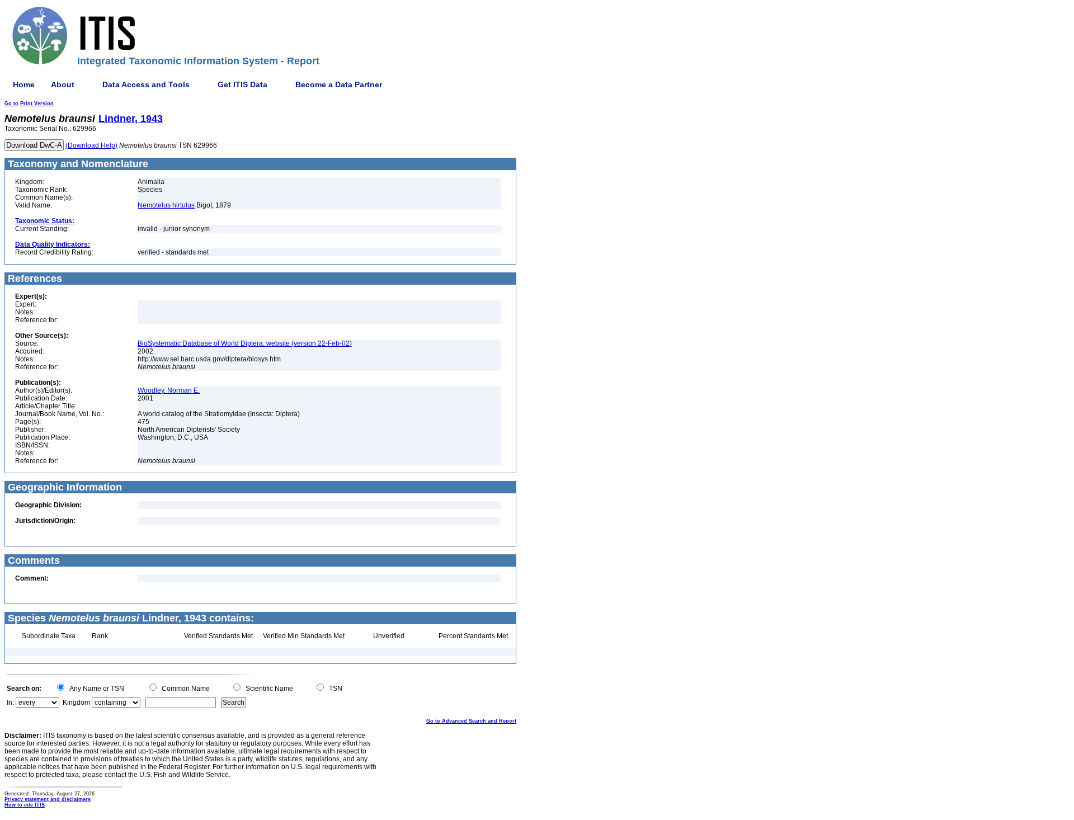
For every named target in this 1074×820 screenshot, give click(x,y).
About (62, 84)
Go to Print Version (29, 103)
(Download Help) (91, 145)
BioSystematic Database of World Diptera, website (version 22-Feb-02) (245, 343)
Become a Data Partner (338, 84)
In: (10, 702)
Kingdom (76, 702)
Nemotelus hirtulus (166, 205)
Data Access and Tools (146, 84)
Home (24, 84)
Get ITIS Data (242, 84)
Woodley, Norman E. (169, 390)
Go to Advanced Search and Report (471, 721)
